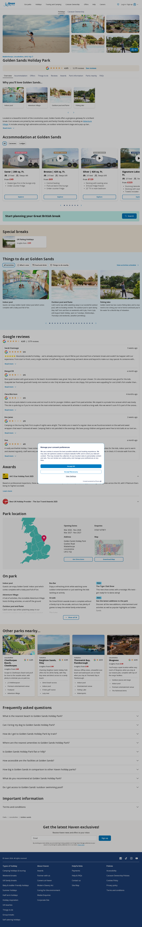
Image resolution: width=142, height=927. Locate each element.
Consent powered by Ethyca (91, 481)
